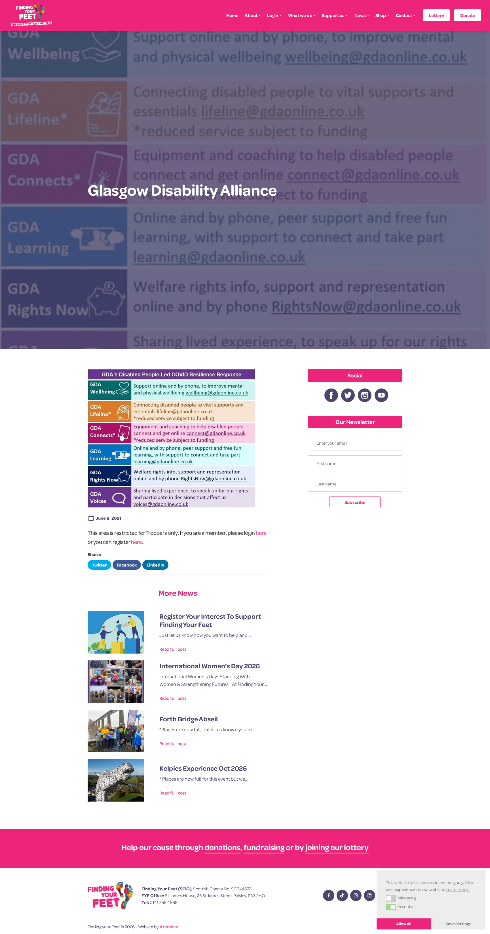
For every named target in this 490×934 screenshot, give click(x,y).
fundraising (264, 847)
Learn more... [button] (458, 889)
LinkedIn (155, 565)
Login (272, 15)
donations (222, 847)
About (251, 15)
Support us (333, 15)
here (261, 532)
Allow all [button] (403, 924)
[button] (391, 898)
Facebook (127, 565)
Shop (380, 15)
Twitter (99, 565)
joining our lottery (337, 847)
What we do (300, 15)
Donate (467, 15)
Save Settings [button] (458, 924)
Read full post (172, 649)
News (360, 15)
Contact (404, 15)
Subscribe (355, 502)
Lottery (436, 15)
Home (232, 15)
